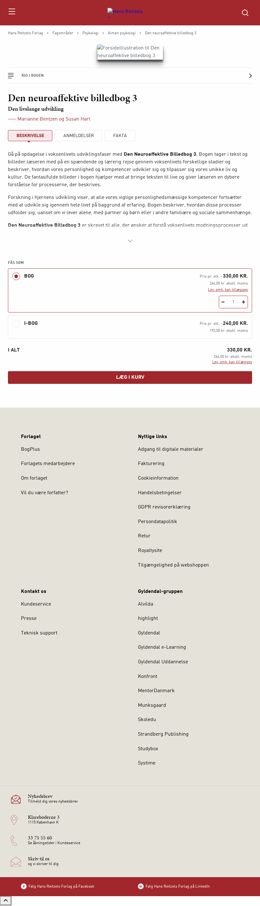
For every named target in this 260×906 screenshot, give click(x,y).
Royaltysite (150, 550)
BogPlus (30, 449)
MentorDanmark (156, 690)
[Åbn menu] (11, 13)
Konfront (147, 676)
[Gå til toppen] (5, 900)
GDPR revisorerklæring (164, 507)
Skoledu (147, 719)
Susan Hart (78, 119)
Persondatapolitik (157, 521)
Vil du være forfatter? (44, 493)
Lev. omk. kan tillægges (228, 290)
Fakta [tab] (120, 136)
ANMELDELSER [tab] (78, 136)
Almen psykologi (122, 33)
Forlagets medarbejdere (48, 463)
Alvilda (145, 604)
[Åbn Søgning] (245, 13)
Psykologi (90, 33)
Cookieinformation (158, 478)
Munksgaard (152, 705)
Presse (28, 618)
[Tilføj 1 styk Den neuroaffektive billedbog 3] (244, 302)
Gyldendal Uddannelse (163, 662)
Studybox (148, 749)
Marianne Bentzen (37, 119)
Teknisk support (39, 633)
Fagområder (62, 33)
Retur (144, 536)
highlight (148, 618)
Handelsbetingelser (160, 493)
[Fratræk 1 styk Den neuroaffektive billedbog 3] (223, 302)
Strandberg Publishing (163, 734)
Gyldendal (149, 633)
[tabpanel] (130, 198)
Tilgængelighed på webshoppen (173, 565)
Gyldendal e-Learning (162, 647)
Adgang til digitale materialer (170, 449)
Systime (146, 763)
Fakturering (151, 463)
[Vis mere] (130, 241)
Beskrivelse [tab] (30, 136)
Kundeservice (36, 604)
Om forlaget (34, 478)
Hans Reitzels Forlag (25, 33)
